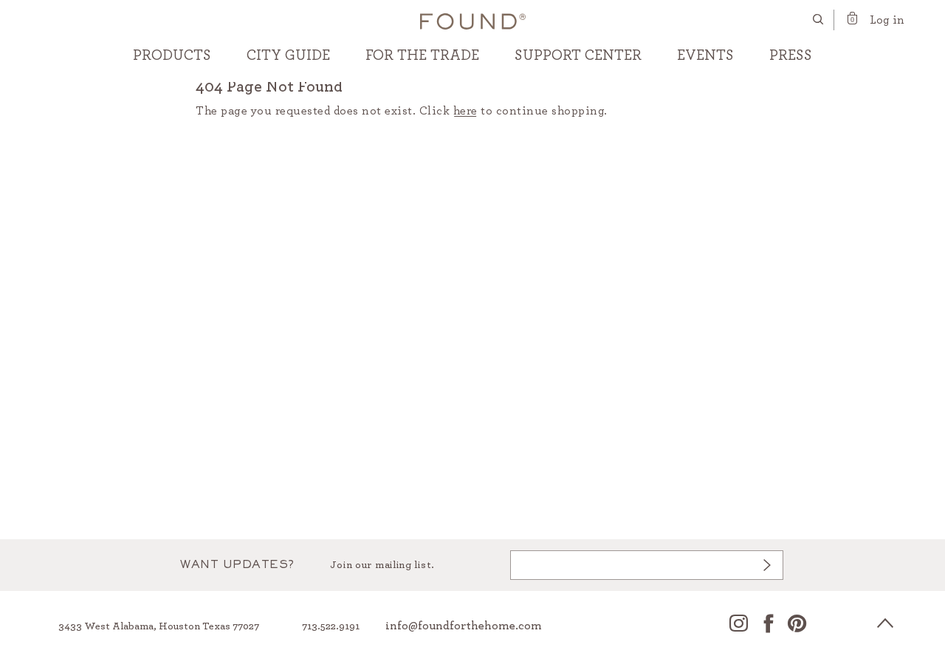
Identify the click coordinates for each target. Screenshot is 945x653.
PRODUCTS (172, 55)
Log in (887, 20)
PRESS (790, 55)
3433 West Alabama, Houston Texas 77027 (158, 626)
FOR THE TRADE (422, 55)
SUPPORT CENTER (578, 55)
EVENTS (705, 55)
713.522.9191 (331, 626)
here (465, 111)
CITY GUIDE (288, 55)
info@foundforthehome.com (463, 626)
